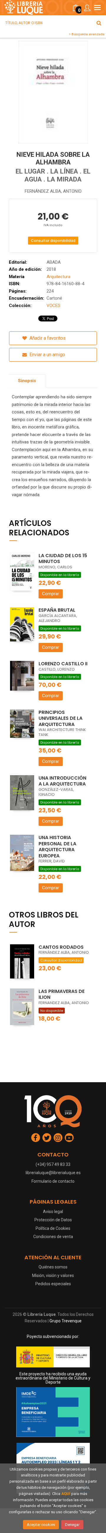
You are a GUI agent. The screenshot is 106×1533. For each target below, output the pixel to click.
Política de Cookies (53, 1228)
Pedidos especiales (53, 1283)
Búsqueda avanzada (88, 34)
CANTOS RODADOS (61, 947)
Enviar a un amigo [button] (46, 354)
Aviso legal (53, 1211)
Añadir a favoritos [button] (47, 338)
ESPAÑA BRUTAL (57, 610)
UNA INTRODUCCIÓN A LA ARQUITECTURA (62, 781)
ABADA (54, 262)
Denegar (72, 1524)
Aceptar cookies (41, 1524)
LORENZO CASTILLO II (63, 663)
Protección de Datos (53, 1219)
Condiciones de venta (53, 1236)
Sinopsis (27, 380)
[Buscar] (99, 23)
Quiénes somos (53, 1267)
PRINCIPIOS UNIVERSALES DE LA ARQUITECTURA (60, 718)
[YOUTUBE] (69, 1137)
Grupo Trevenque (65, 1321)
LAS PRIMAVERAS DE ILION (62, 994)
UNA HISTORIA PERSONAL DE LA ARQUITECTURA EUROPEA (57, 846)
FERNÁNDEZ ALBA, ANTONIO (53, 191)
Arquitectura (58, 276)
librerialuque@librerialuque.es (53, 1172)
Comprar (50, 593)
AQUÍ (65, 1493)
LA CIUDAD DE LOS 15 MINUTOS (63, 558)
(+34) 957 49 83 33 (53, 1164)
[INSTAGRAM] (58, 1137)
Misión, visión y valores (53, 1275)
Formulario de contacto (53, 1181)
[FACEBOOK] (35, 1137)
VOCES (53, 305)
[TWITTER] (46, 1137)
